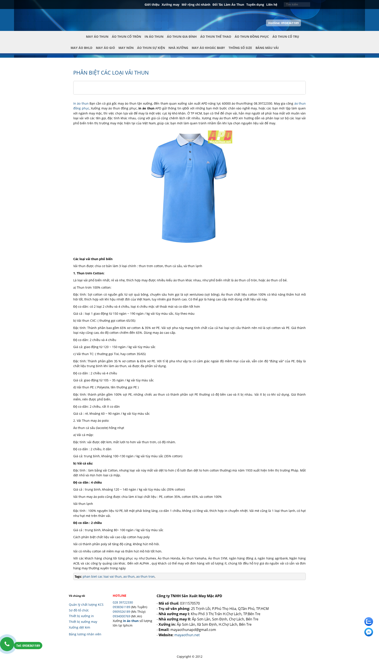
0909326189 (121, 611)
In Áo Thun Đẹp (89, 15)
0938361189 (121, 607)
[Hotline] (7, 644)
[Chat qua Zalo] (369, 621)
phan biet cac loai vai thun (102, 576)
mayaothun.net (187, 634)
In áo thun (81, 103)
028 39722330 (123, 602)
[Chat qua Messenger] (369, 632)
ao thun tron (145, 576)
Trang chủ (77, 40)
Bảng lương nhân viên (85, 634)
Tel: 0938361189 (28, 645)
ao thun (128, 576)
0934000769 (121, 616)
